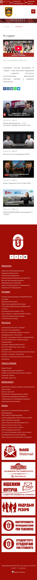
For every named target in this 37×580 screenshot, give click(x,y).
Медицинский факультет (10, 273)
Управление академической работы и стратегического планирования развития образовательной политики (16, 399)
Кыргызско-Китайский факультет (13, 271)
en (4, 2)
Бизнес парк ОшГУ (8, 392)
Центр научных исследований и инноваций (16, 437)
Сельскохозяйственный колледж (13, 316)
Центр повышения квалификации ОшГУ (15, 423)
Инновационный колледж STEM (12, 311)
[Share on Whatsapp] (15, 88)
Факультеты (6, 266)
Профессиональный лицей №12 (12, 371)
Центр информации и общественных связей (17, 418)
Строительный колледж (10, 318)
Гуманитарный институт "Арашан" (13, 327)
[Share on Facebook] (4, 88)
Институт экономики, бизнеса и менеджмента (18, 337)
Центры (5, 405)
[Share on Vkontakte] (11, 88)
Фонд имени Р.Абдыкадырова (12, 415)
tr (8, 2)
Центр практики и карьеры (11, 420)
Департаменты (7, 382)
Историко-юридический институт (13, 344)
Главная (6, 27)
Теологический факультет (10, 275)
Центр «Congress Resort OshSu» (12, 427)
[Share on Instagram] (8, 88)
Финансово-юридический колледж (14, 304)
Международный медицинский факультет (16, 278)
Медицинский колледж (9, 302)
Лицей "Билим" (7, 368)
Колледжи (6, 292)
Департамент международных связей (15, 394)
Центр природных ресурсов (11, 430)
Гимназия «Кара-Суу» (9, 378)
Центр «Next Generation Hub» (11, 425)
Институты (6, 322)
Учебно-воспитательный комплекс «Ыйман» (17, 373)
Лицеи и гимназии (9, 363)
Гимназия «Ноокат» (8, 375)
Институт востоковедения (11, 330)
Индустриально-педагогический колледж (16, 314)
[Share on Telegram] (18, 88)
